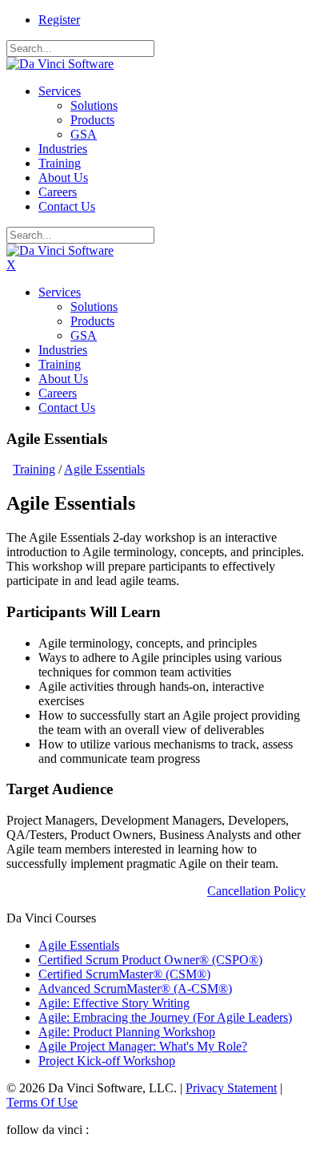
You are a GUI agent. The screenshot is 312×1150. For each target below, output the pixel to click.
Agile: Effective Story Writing (114, 1003)
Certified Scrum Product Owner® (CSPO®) (150, 959)
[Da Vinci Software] (60, 64)
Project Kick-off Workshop (106, 1060)
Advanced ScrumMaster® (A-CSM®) (135, 988)
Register (59, 19)
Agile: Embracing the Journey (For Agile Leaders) (165, 1017)
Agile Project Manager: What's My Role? (142, 1046)
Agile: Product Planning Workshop (126, 1032)
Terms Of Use (42, 1102)
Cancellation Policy (256, 891)
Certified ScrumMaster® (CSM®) (124, 974)
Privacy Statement (231, 1088)
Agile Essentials (78, 945)
